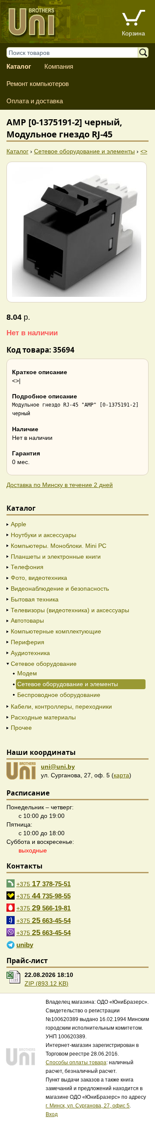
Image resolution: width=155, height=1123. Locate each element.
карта (121, 775)
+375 (43, 883)
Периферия (27, 642)
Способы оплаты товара (76, 1062)
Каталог (18, 66)
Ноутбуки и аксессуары (43, 534)
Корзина (133, 33)
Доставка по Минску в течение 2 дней (59, 484)
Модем (27, 673)
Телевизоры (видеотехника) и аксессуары (70, 610)
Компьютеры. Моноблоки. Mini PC (58, 545)
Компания (58, 66)
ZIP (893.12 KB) (46, 983)
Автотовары (27, 620)
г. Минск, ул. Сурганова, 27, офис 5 (88, 1106)
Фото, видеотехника (39, 577)
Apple (18, 524)
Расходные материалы (43, 717)
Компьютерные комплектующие (56, 631)
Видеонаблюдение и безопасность (60, 588)
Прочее (21, 727)
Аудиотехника (30, 652)
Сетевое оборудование (44, 663)
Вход (52, 1114)
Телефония (27, 566)
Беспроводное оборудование (58, 694)
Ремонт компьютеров (37, 83)
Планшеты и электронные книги (56, 556)
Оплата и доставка (34, 101)
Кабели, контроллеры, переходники (61, 706)
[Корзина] (133, 19)
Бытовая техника (35, 599)
